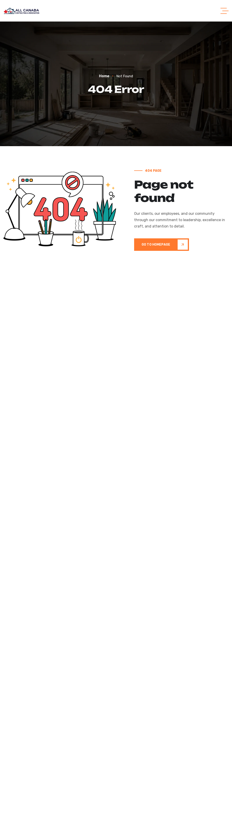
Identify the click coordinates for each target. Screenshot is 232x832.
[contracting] (21, 10)
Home (104, 76)
